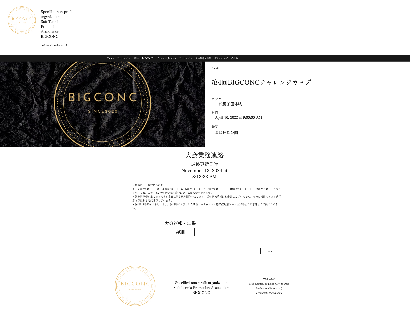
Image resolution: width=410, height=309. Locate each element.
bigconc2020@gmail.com (269, 293)
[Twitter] (375, 41)
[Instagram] (371, 41)
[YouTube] (380, 41)
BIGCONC (201, 292)
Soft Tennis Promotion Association (201, 287)
